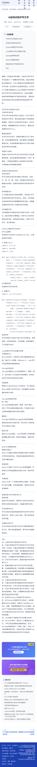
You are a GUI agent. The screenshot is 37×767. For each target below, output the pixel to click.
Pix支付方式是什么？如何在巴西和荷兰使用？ (17, 719)
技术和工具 (24, 629)
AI (6, 26)
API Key (16, 235)
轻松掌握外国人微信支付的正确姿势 (15, 702)
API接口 (29, 405)
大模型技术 (8, 83)
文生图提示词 (5, 756)
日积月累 (13, 9)
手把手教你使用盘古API (11, 705)
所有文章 (5, 9)
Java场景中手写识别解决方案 (16, 51)
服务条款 (13, 761)
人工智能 (8, 76)
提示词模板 (5, 748)
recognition (28, 26)
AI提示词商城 (5, 751)
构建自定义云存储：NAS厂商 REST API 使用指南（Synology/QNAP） (18, 715)
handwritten (16, 26)
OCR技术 (21, 357)
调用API (6, 286)
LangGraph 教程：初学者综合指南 (14, 711)
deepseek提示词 (13, 753)
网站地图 (10, 764)
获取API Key (21, 603)
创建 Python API (9, 708)
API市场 (12, 756)
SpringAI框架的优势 (12, 55)
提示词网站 (12, 751)
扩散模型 (16, 216)
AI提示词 (11, 748)
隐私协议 (4, 764)
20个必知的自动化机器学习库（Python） (16, 683)
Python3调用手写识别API (14, 47)
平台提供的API (8, 612)
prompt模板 (5, 753)
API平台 (9, 745)
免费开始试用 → (18, 652)
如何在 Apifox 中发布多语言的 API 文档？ (16, 700)
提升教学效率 (28, 504)
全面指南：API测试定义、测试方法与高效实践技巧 (18, 693)
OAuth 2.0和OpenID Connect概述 (14, 689)
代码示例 (14, 286)
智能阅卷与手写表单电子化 (15, 64)
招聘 (9, 761)
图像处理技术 (19, 143)
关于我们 (4, 761)
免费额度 (28, 467)
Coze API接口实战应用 (11, 697)
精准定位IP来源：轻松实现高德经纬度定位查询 (18, 686)
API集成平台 (15, 745)
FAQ (7, 68)
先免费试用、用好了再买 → (19, 670)
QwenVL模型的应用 (12, 60)
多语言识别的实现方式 (13, 43)
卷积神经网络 (21, 158)
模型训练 (7, 204)
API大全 (4, 745)
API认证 (10, 603)
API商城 (4, 759)
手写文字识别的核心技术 (14, 39)
